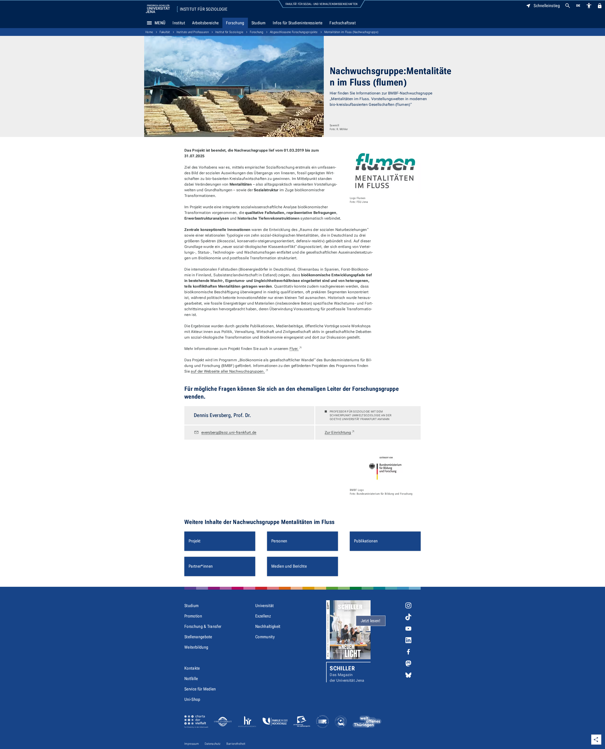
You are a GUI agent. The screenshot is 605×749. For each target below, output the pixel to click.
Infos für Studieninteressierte (298, 22)
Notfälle (191, 678)
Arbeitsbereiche (205, 22)
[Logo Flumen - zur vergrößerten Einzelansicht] (385, 171)
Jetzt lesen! (370, 620)
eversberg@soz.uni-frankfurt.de (228, 432)
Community (265, 636)
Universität (264, 605)
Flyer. (296, 348)
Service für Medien (200, 688)
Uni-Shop (192, 699)
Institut (179, 22)
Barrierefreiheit (235, 743)
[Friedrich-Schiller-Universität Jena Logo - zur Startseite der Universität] (158, 9)
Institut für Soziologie (203, 9)
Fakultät (165, 32)
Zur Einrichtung (340, 432)
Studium (258, 22)
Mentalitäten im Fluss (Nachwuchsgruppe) (351, 32)
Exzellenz (263, 615)
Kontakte (192, 668)
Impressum (191, 743)
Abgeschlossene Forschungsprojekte (294, 32)
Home (149, 32)
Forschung (235, 22)
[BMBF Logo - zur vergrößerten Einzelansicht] (385, 468)
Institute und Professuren (193, 32)
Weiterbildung (196, 647)
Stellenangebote (198, 636)
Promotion (193, 615)
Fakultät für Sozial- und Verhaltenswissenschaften (321, 4)
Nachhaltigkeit (267, 626)
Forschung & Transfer (202, 626)
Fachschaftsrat (342, 22)
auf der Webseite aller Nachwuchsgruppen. (230, 371)
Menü (160, 22)
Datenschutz (213, 743)
